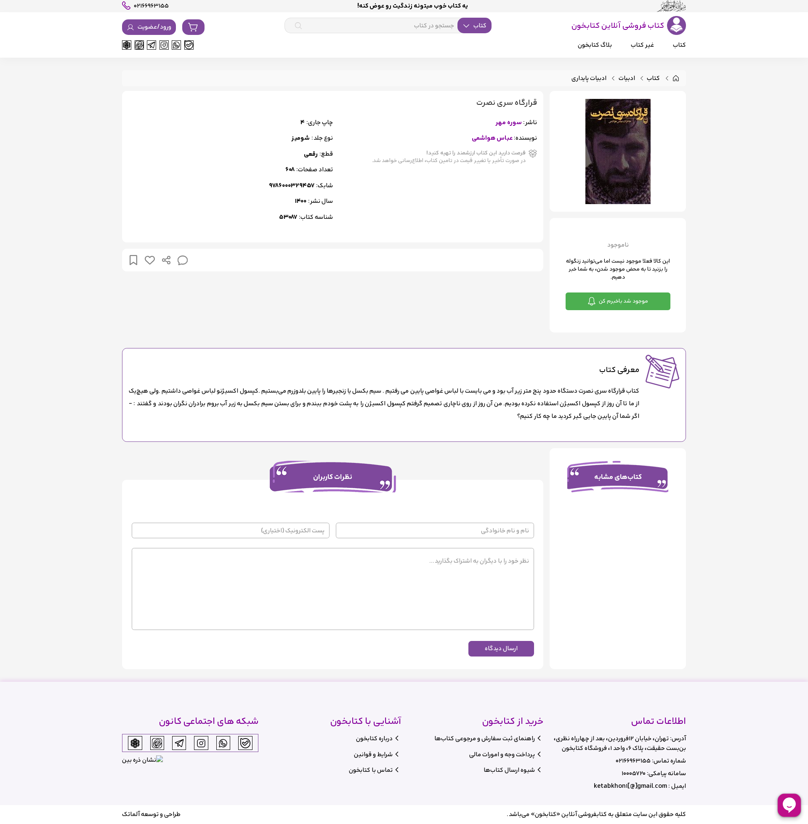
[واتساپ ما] (176, 45)
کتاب (653, 78)
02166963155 (633, 760)
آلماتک (131, 814)
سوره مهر (508, 123)
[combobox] (388, 26)
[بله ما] (189, 45)
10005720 (634, 773)
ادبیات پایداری (588, 78)
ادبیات (627, 78)
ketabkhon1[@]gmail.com (630, 786)
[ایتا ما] (139, 45)
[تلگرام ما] (151, 45)
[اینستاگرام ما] (164, 45)
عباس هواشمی (492, 138)
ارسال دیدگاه (501, 648)
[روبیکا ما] (126, 45)
